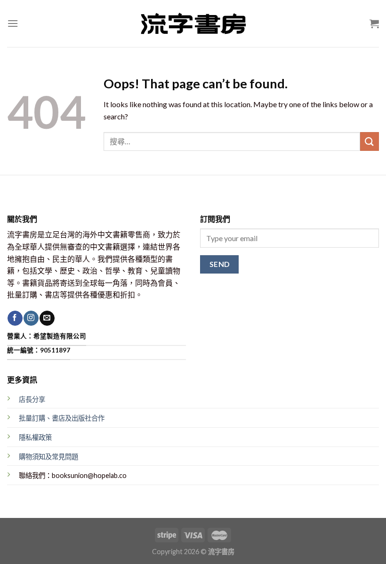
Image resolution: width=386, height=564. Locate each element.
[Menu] (12, 23)
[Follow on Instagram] (31, 318)
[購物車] (374, 23)
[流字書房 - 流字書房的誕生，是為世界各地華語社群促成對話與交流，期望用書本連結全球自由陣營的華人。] (193, 23)
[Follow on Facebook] (15, 318)
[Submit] (369, 141)
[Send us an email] (47, 318)
